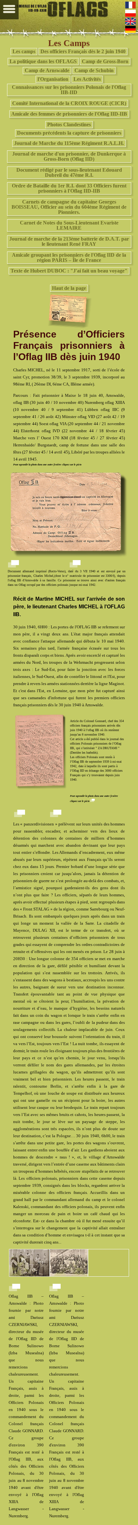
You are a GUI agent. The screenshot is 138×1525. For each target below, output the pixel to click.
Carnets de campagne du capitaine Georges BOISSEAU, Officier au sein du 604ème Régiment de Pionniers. (69, 207)
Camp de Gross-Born (105, 61)
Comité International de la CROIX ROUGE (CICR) (69, 103)
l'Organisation (53, 79)
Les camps (24, 51)
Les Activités (87, 79)
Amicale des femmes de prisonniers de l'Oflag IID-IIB (69, 114)
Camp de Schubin (94, 70)
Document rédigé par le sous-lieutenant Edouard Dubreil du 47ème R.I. (69, 172)
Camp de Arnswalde (47, 70)
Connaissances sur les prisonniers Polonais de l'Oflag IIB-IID (69, 89)
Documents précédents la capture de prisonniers (69, 133)
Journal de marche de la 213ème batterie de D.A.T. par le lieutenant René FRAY (69, 241)
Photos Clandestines (69, 124)
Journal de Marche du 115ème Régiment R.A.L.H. (69, 143)
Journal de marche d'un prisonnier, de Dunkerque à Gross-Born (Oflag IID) (69, 156)
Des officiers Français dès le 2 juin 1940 (82, 51)
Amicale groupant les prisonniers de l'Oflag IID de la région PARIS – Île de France (69, 257)
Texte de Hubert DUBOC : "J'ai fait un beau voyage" (69, 270)
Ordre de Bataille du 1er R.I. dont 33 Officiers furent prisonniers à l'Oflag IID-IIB (69, 188)
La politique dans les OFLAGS (43, 61)
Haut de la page (69, 288)
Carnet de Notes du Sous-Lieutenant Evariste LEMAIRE (69, 225)
